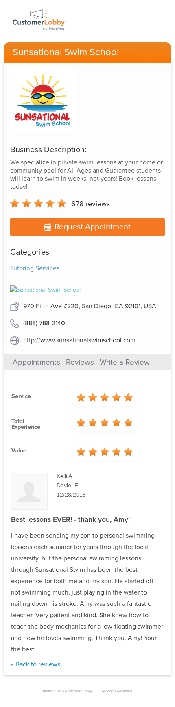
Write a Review (125, 362)
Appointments (36, 362)
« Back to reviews (35, 664)
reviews (90, 203)
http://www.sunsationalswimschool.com (79, 340)
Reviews (80, 362)
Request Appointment (93, 227)
